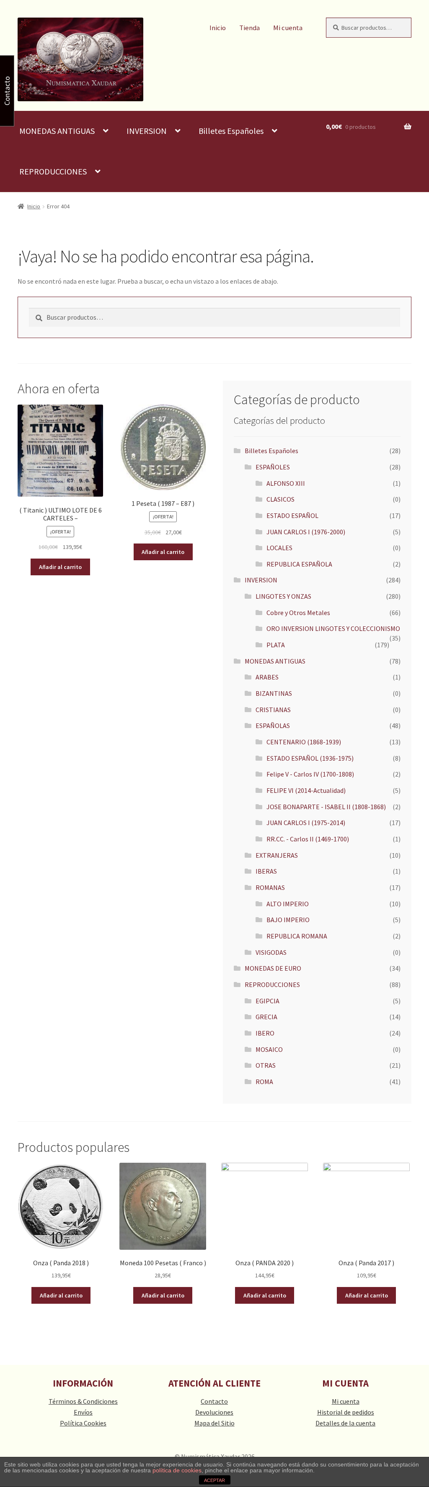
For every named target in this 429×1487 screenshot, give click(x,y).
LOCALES (279, 548)
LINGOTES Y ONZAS (283, 596)
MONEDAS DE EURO (273, 968)
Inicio (217, 27)
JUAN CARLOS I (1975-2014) (305, 822)
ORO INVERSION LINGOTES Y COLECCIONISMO (333, 628)
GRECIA (266, 1017)
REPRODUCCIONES (53, 171)
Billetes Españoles (231, 131)
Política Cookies (83, 1423)
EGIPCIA (267, 1001)
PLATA (275, 645)
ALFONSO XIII (285, 483)
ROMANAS (270, 887)
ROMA (264, 1081)
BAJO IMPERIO (288, 919)
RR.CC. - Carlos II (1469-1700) (307, 839)
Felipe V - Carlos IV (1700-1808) (310, 774)
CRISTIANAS (273, 709)
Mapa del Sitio (214, 1423)
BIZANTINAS (274, 693)
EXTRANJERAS (277, 855)
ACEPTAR (214, 1480)
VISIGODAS (271, 952)
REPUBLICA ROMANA (296, 936)
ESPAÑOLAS (273, 725)
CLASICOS (280, 499)
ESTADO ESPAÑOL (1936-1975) (310, 758)
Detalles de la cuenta (345, 1423)
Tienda (249, 27)
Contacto (214, 1401)
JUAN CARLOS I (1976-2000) (305, 532)
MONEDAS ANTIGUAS (57, 131)
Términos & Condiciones (83, 1401)
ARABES (267, 677)
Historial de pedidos (345, 1412)
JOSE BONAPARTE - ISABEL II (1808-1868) (326, 806)
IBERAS (266, 871)
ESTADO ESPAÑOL (292, 515)
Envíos (83, 1412)
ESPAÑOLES (273, 467)
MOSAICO (269, 1049)
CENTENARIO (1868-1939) (303, 742)
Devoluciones (214, 1412)
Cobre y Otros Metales (298, 612)
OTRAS (266, 1065)
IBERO (265, 1033)
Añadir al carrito (60, 567)
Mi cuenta (287, 27)
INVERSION (147, 131)
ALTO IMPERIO (287, 904)
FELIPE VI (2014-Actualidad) (306, 790)
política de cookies (177, 1470)
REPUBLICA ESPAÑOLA (299, 564)
